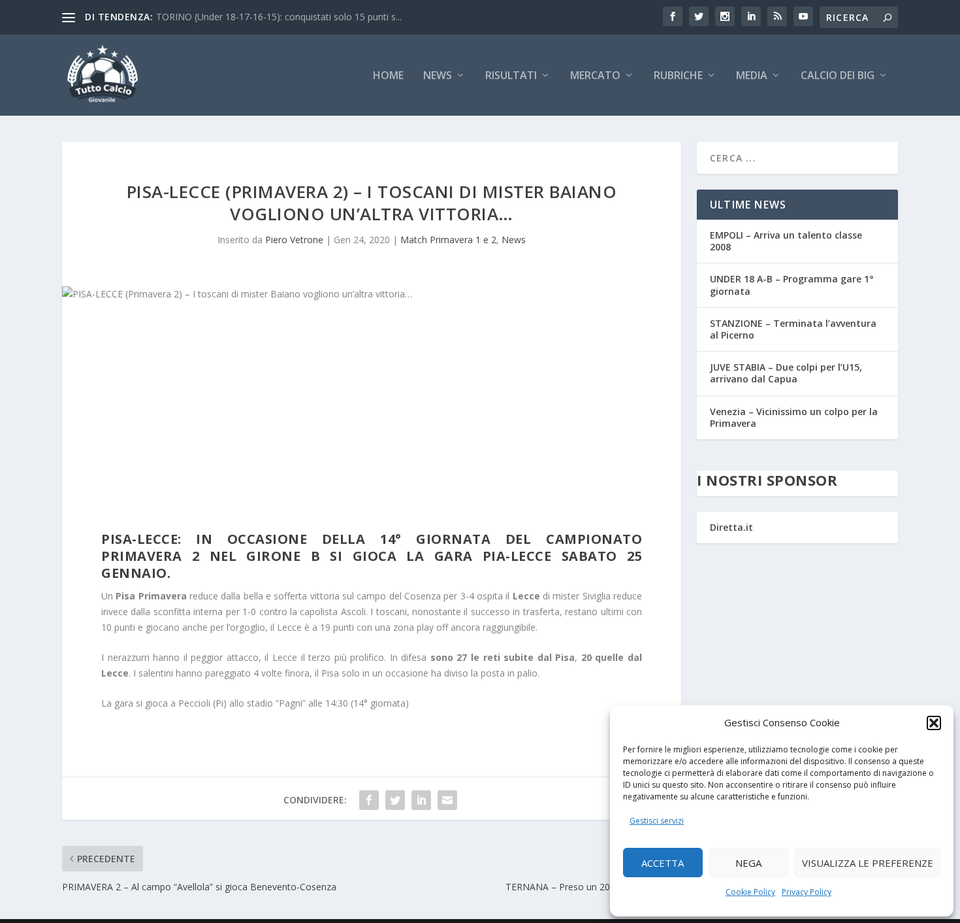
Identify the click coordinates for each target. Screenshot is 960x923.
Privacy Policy (806, 892)
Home (388, 76)
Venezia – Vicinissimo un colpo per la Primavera (794, 417)
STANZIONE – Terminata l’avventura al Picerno (793, 329)
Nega (748, 862)
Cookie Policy (750, 892)
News (437, 76)
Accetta (662, 862)
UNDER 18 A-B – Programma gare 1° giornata (792, 285)
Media (751, 76)
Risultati (511, 76)
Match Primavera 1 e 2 (448, 239)
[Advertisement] (371, 419)
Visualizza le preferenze (867, 862)
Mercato (595, 76)
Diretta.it (731, 527)
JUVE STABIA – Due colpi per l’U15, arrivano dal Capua (786, 373)
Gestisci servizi (657, 820)
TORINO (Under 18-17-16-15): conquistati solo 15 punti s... (279, 16)
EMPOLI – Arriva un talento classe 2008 (786, 241)
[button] (933, 723)
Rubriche (678, 76)
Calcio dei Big (837, 76)
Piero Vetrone (294, 239)
